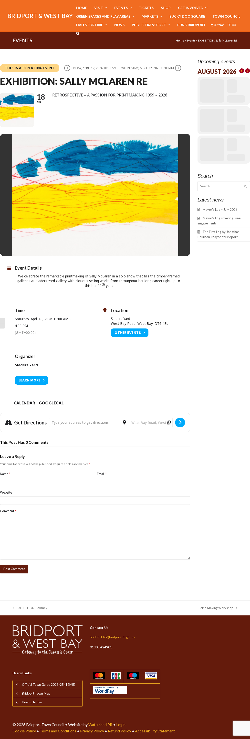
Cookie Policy (24, 730)
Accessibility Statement (155, 730)
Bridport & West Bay (40, 15)
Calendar (24, 403)
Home (180, 40)
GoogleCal (51, 403)
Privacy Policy (92, 730)
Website (6, 492)
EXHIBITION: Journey (29, 608)
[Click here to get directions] (180, 422)
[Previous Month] (241, 70)
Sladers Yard (26, 364)
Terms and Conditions (58, 730)
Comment (8, 511)
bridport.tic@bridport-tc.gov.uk (112, 637)
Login (120, 724)
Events (191, 40)
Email (101, 474)
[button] (78, 33)
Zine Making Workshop (216, 608)
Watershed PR (100, 724)
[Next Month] (247, 70)
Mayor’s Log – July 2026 (220, 209)
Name (5, 474)
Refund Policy (119, 730)
